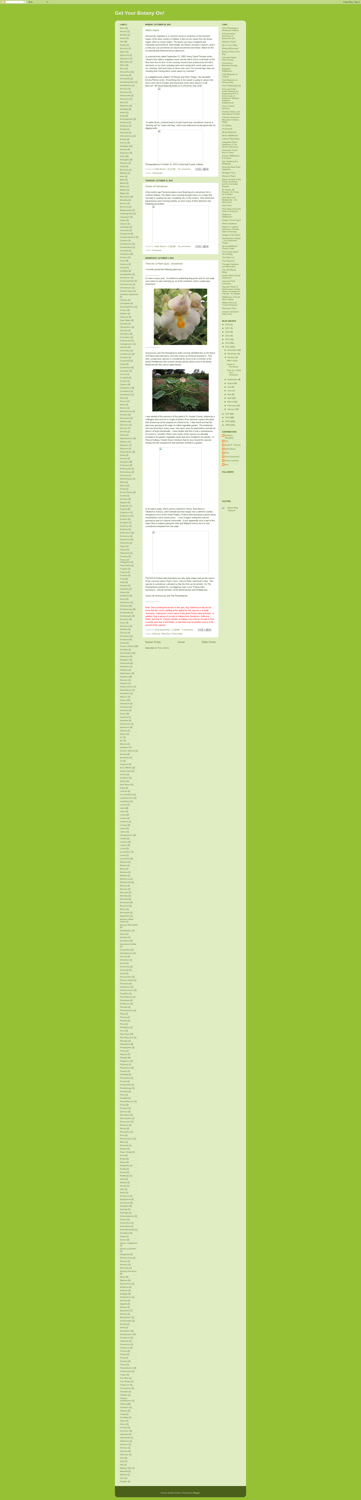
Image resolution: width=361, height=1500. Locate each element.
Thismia (123, 1351)
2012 (227, 347)
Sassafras (124, 1206)
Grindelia (124, 650)
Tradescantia (125, 1371)
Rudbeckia (124, 1166)
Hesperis (124, 683)
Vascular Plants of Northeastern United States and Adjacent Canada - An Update (231, 290)
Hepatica (124, 677)
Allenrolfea (124, 62)
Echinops (124, 475)
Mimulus (123, 889)
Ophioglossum (126, 953)
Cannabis (124, 251)
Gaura (123, 599)
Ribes (122, 1142)
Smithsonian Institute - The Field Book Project (231, 240)
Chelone (123, 300)
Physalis (123, 1021)
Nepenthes (125, 916)
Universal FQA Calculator (228, 282)
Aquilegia (124, 109)
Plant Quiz (165, 634)
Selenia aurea (126, 1258)
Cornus (123, 374)
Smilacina (124, 1287)
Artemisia (124, 133)
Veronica (124, 1451)
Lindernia (124, 822)
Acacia (123, 38)
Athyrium (124, 163)
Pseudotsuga (126, 1088)
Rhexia (123, 1128)
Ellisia (122, 482)
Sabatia (123, 1182)
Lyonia (123, 855)
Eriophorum (125, 516)
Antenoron (124, 99)
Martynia (156, 634)
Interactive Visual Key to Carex (229, 151)
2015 (227, 336)
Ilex (121, 741)
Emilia (122, 489)
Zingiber (123, 1481)
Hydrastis (124, 720)
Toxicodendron (126, 1368)
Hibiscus (123, 697)
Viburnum (124, 1455)
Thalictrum (124, 1348)
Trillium (123, 1404)
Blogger (196, 1493)
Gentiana (124, 606)
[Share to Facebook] (204, 169)
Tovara (123, 1365)
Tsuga (122, 1414)
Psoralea (124, 1091)
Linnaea (123, 825)
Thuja (122, 1358)
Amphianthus (126, 85)
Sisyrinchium (125, 1284)
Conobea (124, 357)
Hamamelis (157, 173)
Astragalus (124, 160)
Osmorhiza (125, 967)
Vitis (122, 1465)
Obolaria (123, 937)
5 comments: (188, 630)
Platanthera (125, 1044)
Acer (122, 42)
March (230, 402)
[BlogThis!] (199, 169)
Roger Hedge (126, 1152)
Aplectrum (124, 106)
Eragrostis (124, 506)
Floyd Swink (125, 565)
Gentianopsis (126, 616)
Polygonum (125, 1061)
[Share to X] (202, 169)
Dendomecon (126, 411)
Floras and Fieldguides (125, 561)
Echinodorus (125, 472)
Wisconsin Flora (229, 308)
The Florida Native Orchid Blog (230, 253)
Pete (227, 453)
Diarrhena (124, 425)
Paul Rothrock (126, 997)
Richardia (124, 1145)
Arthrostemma (126, 136)
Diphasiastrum (126, 438)
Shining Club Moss (128, 1271)
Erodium (123, 519)
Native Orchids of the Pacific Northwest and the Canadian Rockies (231, 182)
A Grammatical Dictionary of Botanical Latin (228, 36)
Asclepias (124, 146)
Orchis (123, 963)
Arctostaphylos (126, 119)
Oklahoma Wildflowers (227, 216)
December (232, 350)
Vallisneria (124, 1441)
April (229, 398)
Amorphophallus (127, 82)
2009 (227, 421)
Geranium (124, 619)
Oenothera (124, 941)
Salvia (122, 1193)
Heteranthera (126, 690)
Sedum (123, 1240)
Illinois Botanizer (229, 132)
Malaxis (123, 865)
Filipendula (125, 553)
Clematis (124, 324)
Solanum (124, 1290)
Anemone (124, 92)
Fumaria (123, 575)
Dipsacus (124, 448)
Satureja (123, 1209)
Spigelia (123, 1304)
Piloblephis (124, 1027)
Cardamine (125, 254)
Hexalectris (125, 693)
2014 (227, 339)
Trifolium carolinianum (125, 1399)
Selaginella (125, 1254)
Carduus (123, 257)
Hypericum (124, 727)
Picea (122, 1024)
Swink (122, 1327)
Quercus (123, 1112)
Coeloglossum (126, 344)
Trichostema (125, 1388)
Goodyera (124, 639)
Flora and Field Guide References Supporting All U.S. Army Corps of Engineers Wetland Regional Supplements (230, 96)
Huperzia (124, 717)
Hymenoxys (125, 724)
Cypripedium (125, 388)
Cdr (226, 441)
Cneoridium (125, 337)
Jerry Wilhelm (126, 768)
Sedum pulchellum (128, 1249)
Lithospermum (126, 835)
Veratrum (124, 1444)
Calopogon (125, 217)
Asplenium (124, 153)
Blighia (123, 193)
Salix (122, 1189)
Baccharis (124, 170)
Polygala (123, 1058)
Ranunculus (125, 1122)
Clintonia (124, 330)
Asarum (123, 143)
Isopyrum (124, 764)
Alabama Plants (229, 42)
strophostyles (126, 1321)
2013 (227, 343)
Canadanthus (126, 247)
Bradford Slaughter (229, 436)
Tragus (123, 1375)
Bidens (123, 186)
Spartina (123, 1300)
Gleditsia (124, 629)
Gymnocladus (126, 653)
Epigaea (123, 502)
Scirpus (123, 1219)
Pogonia (123, 1054)
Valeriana (124, 1434)
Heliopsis (124, 670)
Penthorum (125, 1004)
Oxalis (122, 973)
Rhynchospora (126, 1139)
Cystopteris (125, 391)
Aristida (123, 129)
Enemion (124, 499)
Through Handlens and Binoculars (230, 265)
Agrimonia (124, 55)
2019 (227, 325)
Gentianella (125, 613)
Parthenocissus (127, 990)
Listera (123, 832)
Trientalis (124, 1392)
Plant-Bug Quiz (126, 1037)
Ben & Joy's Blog (229, 45)
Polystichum (125, 1068)
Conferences (125, 354)
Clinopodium (125, 327)
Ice (121, 737)
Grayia (123, 643)
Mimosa (123, 886)
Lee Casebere (126, 795)
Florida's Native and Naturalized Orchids (231, 113)
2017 (227, 328)
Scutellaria (124, 1233)
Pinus (122, 1031)
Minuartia (124, 892)
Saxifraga (124, 1213)
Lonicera (124, 842)
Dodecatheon (126, 452)
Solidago (124, 1294)
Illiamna (123, 744)
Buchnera (124, 207)
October (231, 357)
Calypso (123, 224)
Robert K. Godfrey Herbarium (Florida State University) (230, 229)
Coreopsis (124, 371)
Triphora (123, 1411)
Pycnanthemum (127, 1101)
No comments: (184, 169)
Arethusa (124, 122)
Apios (122, 102)
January (231, 409)
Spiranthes (124, 1311)
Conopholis (125, 361)
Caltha (123, 220)
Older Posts (209, 642)
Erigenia (123, 509)
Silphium (123, 1280)
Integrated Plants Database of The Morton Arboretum (230, 144)
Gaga (122, 582)
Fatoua (123, 550)
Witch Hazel (152, 30)
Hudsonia (124, 710)
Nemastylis (125, 913)
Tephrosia (124, 1341)
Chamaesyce (126, 288)
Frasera (123, 572)
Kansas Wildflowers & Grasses (230, 157)
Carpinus (124, 264)
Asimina (123, 149)
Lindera (123, 818)
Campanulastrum (127, 237)
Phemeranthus (126, 1010)
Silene (122, 1277)
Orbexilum (124, 960)
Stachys (123, 1314)
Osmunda (124, 970)
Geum (122, 623)
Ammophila (125, 79)
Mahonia (124, 862)
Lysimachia (125, 859)
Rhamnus (124, 1125)
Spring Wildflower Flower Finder (230, 247)
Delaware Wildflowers (227, 70)
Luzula (123, 848)
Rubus (123, 1162)
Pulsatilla (124, 1098)
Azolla (122, 166)
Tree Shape (125, 1381)
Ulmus (123, 1424)
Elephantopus (126, 479)
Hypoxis (123, 731)
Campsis (124, 240)
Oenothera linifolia (128, 944)
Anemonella (125, 96)
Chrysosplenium (127, 307)
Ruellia (123, 1169)
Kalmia (123, 781)
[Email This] (196, 169)
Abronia (123, 31)
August (230, 383)
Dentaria (123, 415)
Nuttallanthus (126, 931)
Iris (121, 761)
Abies (122, 28)
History (123, 700)
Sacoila (123, 1186)
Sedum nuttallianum (129, 1243)
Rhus (122, 1135)
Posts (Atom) (163, 648)
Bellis (122, 180)
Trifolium (123, 1395)
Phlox (122, 1014)
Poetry (123, 1051)
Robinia (123, 1149)
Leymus (123, 805)
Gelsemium (125, 602)
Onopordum (125, 950)
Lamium (123, 791)
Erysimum (124, 526)
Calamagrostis (126, 214)
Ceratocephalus (127, 281)
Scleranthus (125, 1223)
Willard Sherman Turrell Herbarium (230, 304)
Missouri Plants (229, 176)
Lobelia (123, 838)
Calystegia (124, 227)
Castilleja (124, 271)
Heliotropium (125, 673)
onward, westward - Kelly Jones (231, 313)
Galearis (123, 586)
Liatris (122, 808)
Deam (122, 405)
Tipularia (123, 1361)
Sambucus (124, 1196)
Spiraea (123, 1307)
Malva (122, 869)
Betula (123, 183)
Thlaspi (123, 1354)
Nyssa (122, 934)
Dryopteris (124, 462)
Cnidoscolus (125, 341)
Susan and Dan (232, 461)
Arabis (123, 112)
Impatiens (124, 747)
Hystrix (123, 734)
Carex (122, 261)
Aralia (122, 116)
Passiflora (124, 994)
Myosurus (124, 906)
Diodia (123, 435)
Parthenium (125, 987)
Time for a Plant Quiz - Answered (163, 263)
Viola (122, 1461)
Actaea (123, 45)
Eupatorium (125, 539)
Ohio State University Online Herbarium (231, 210)
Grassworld (227, 129)
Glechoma (124, 626)
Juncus (123, 774)
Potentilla (124, 1075)
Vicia (122, 1458)
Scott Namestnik (127, 1230)
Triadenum (124, 1385)
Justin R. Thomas (233, 445)
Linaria (123, 815)
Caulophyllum (126, 274)
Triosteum (124, 1407)
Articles (123, 139)
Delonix (123, 408)
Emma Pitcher (126, 492)
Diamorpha (125, 418)
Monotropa (125, 902)
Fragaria (123, 569)
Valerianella (125, 1438)
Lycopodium (125, 852)
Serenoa (123, 1265)
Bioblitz (123, 190)
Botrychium (125, 197)
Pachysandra (126, 977)
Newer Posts (153, 642)
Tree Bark (124, 1378)
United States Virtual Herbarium (231, 277)
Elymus (123, 486)
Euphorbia (124, 543)
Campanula (125, 234)
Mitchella (124, 896)
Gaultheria (124, 596)
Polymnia (124, 1064)
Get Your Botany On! (140, 13)
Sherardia (124, 1268)
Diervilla (123, 432)
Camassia (124, 230)
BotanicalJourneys (230, 48)
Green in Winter (127, 646)
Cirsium (123, 310)
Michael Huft (125, 882)
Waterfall (124, 1471)
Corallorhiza (125, 367)
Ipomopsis (124, 757)
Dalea (122, 398)
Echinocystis (125, 469)
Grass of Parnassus (156, 186)
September (232, 379)
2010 (227, 417)
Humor (123, 714)
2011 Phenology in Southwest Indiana (230, 29)
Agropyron (124, 58)
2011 (227, 414)
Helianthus (124, 666)
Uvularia (123, 1427)
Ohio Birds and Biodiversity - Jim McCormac (229, 200)
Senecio (123, 1261)
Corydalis (124, 378)
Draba (122, 455)
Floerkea (124, 556)
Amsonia (124, 89)
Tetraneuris (125, 1344)
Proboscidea (177, 634)
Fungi (122, 579)
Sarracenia (125, 1203)
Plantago (124, 1041)
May (229, 394)
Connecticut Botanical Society (229, 64)
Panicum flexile (126, 980)
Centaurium (125, 278)
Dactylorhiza (125, 395)
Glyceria (123, 633)
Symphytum (125, 1331)
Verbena (123, 1448)
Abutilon (123, 35)
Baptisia (123, 173)
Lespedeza (125, 801)
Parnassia (156, 250)
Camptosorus (126, 244)
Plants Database (229, 224)
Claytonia (124, 317)
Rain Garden (125, 1118)
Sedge (123, 1236)
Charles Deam (126, 291)
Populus (123, 1071)
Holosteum (124, 704)
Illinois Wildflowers (230, 136)
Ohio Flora (227, 206)
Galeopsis (124, 589)
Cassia (123, 267)
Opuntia (123, 956)
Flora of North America (228, 107)
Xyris (122, 1478)
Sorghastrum (125, 1297)
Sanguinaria (125, 1199)
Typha (122, 1421)
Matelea (123, 876)
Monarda (124, 899)
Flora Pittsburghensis (231, 86)
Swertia (123, 1324)
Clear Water (125, 320)
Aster (122, 156)
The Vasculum (228, 261)
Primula (123, 1081)
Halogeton (124, 660)
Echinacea (124, 465)
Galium (123, 592)
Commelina (125, 351)
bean (122, 176)
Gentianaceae (126, 609)
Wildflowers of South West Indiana (231, 298)
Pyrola (123, 1105)
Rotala (123, 1159)
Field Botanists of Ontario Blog (229, 81)
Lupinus (123, 845)
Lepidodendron (126, 798)
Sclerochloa (125, 1226)
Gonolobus (125, 636)
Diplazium (124, 445)
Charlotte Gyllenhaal (129, 294)
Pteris (122, 1095)
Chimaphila (125, 303)
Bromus (123, 203)
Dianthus (124, 421)
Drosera (123, 458)
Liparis (123, 828)
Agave (123, 52)
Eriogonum (125, 512)
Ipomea (123, 754)
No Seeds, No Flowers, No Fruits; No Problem (230, 192)
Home (181, 642)
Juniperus (124, 778)
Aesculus (124, 48)
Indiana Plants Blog (230, 139)
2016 (227, 332)
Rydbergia (124, 1176)
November (232, 354)
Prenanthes (125, 1078)
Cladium (123, 314)
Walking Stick (126, 1468)
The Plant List (228, 257)
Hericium (124, 680)
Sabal (122, 1179)
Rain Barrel (125, 1115)
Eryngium (124, 523)
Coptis (123, 364)
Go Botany (227, 125)
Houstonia (124, 707)
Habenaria (124, 656)
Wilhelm (123, 1475)
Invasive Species (127, 751)
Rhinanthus (125, 1132)
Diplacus (123, 442)
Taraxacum (125, 1338)
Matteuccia (125, 879)
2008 (227, 425)
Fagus (123, 546)
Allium (122, 65)
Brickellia (124, 200)
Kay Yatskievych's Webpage (230, 162)
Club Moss (124, 334)
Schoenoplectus (127, 1216)
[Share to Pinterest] (207, 169)
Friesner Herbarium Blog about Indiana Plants (231, 119)
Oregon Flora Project (231, 220)
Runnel (123, 1172)
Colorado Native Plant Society (229, 58)
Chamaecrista (126, 284)
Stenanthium (125, 1317)
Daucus (123, 401)
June (229, 391)
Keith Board (125, 785)
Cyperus (123, 384)
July (229, 387)
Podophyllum (125, 1047)
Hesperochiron (126, 687)
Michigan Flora (228, 173)
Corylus (123, 381)
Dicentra (123, 428)
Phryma (123, 1017)
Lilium (122, 811)
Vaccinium (124, 1431)
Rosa (122, 1155)
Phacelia (123, 1007)
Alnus (122, 68)
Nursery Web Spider (129, 925)
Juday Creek (125, 771)
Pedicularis (125, 1000)
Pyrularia (124, 1108)
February (231, 406)
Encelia (123, 496)
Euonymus (124, 536)
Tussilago (124, 1417)
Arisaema (124, 126)
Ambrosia (124, 75)
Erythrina (124, 529)
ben (226, 465)
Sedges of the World (231, 235)
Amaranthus (125, 72)
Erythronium (125, 533)
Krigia (122, 788)
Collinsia (123, 347)
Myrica (123, 909)
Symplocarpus (126, 1334)
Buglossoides (126, 210)
